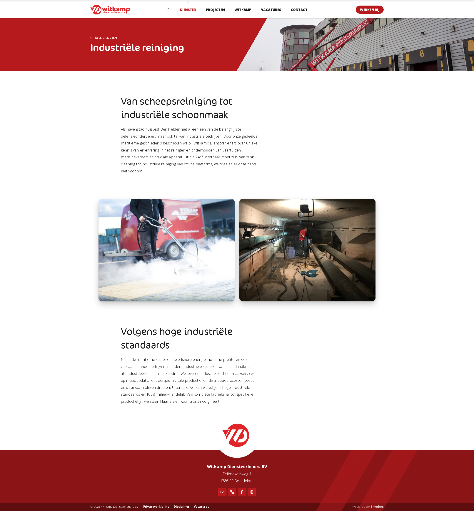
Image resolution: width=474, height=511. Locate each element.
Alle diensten (106, 38)
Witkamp (243, 9)
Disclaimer (182, 507)
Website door (368, 507)
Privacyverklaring (156, 507)
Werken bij (370, 9)
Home (168, 9)
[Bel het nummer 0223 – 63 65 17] (232, 492)
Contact (299, 9)
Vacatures (271, 9)
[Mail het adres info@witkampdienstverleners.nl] (222, 492)
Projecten (215, 9)
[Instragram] (252, 492)
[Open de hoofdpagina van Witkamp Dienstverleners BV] (110, 10)
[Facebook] (242, 492)
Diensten (188, 9)
